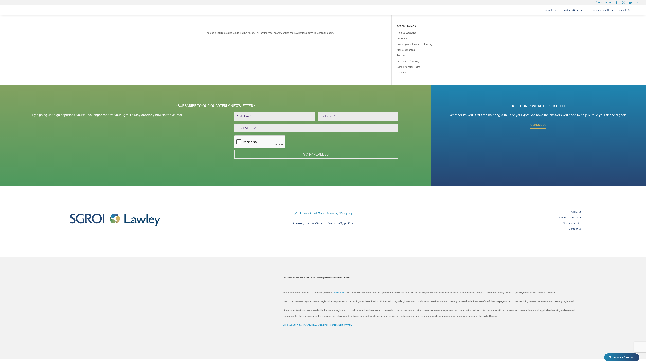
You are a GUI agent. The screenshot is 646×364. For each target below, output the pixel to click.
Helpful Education (406, 32)
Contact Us (623, 10)
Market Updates (406, 50)
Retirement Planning (408, 61)
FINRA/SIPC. (339, 292)
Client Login (603, 2)
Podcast (401, 55)
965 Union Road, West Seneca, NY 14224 (323, 213)
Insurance (402, 38)
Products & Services (574, 10)
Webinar (401, 72)
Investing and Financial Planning (414, 44)
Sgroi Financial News (408, 67)
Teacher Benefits (601, 10)
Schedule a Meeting (621, 357)
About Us (550, 10)
